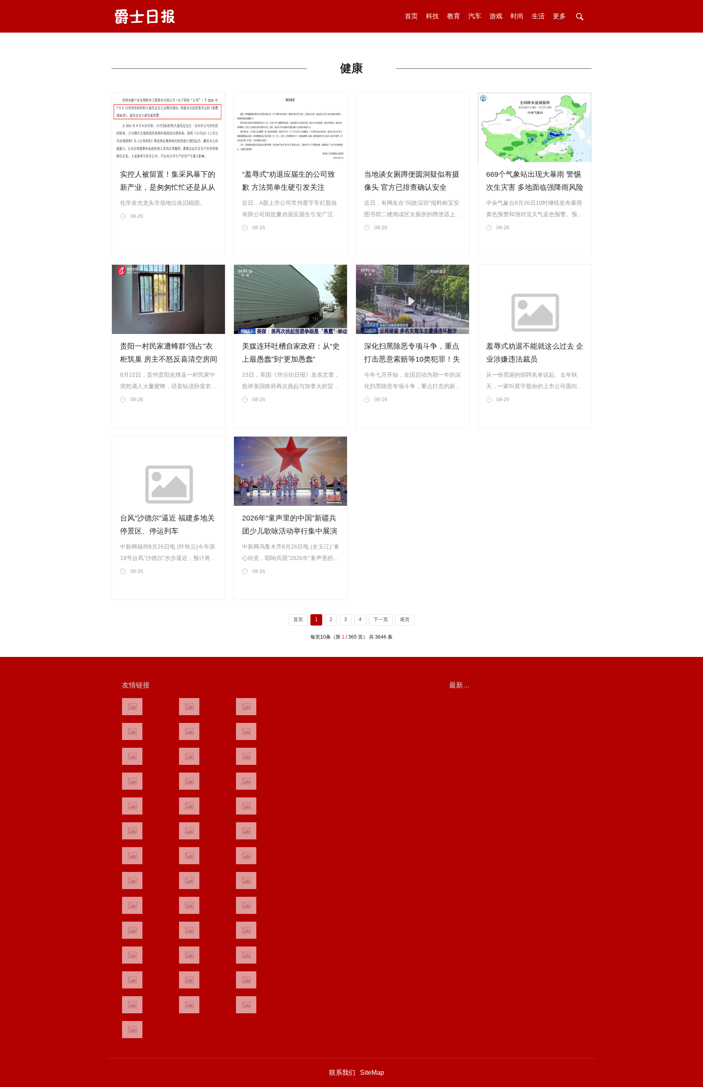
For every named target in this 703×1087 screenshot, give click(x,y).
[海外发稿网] (246, 1004)
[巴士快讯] (246, 930)
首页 (411, 16)
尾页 (405, 619)
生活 (538, 16)
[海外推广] (132, 1029)
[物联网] (246, 979)
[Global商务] (189, 930)
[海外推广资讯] (189, 1004)
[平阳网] (246, 955)
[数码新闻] (246, 830)
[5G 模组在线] (132, 1004)
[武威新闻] (132, 905)
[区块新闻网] (189, 855)
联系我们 (342, 1072)
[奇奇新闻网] (132, 880)
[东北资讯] (189, 955)
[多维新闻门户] (132, 979)
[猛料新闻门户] (132, 830)
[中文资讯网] (132, 706)
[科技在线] (132, 731)
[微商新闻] (132, 930)
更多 (559, 16)
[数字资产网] (189, 706)
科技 (432, 16)
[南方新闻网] (189, 806)
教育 (453, 16)
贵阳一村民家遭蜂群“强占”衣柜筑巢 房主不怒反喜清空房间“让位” (168, 359)
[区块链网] (246, 706)
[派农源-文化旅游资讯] (189, 756)
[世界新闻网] (189, 781)
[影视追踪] (189, 905)
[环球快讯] (132, 781)
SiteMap (372, 1072)
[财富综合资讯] (189, 731)
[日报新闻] (246, 855)
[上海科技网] (189, 880)
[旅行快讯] (189, 979)
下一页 (380, 619)
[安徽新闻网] (189, 830)
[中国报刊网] (132, 955)
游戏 (495, 16)
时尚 (517, 16)
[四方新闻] (246, 806)
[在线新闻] (132, 756)
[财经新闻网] (246, 756)
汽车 (474, 16)
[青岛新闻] (246, 905)
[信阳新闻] (246, 880)
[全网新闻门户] (246, 781)
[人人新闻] (132, 855)
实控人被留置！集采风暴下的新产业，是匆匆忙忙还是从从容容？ (167, 187)
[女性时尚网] (246, 731)
